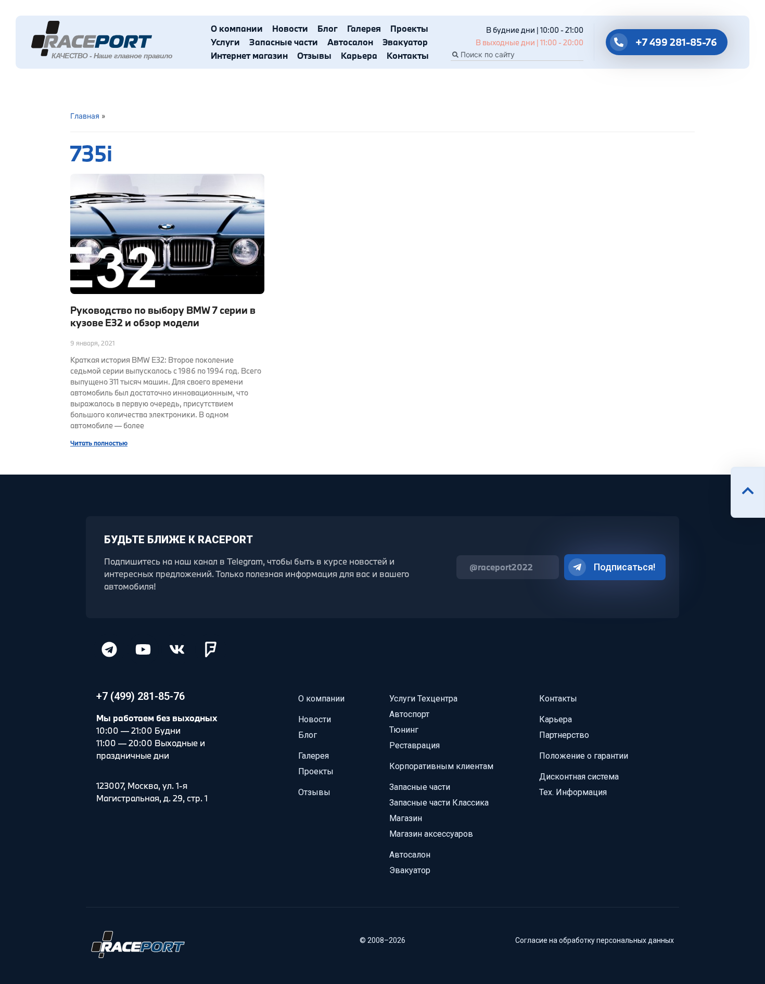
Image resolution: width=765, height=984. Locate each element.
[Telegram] (109, 649)
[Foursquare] (210, 649)
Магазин (405, 818)
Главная (84, 115)
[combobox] (517, 54)
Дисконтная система (579, 777)
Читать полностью (99, 443)
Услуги (225, 41)
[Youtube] (143, 649)
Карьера (359, 55)
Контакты (408, 55)
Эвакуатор (405, 41)
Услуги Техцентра (423, 699)
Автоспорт (409, 714)
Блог (327, 28)
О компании (237, 28)
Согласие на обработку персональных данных (594, 940)
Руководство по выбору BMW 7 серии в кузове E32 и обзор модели (163, 316)
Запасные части (283, 41)
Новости (290, 28)
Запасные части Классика (439, 803)
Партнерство (564, 735)
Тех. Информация (573, 792)
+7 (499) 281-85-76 (140, 696)
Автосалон (350, 41)
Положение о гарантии (583, 756)
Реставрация (414, 745)
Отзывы (314, 55)
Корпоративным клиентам (441, 766)
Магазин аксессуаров (431, 834)
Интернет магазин (249, 55)
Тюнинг (403, 730)
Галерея (364, 28)
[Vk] (177, 649)
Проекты (409, 28)
